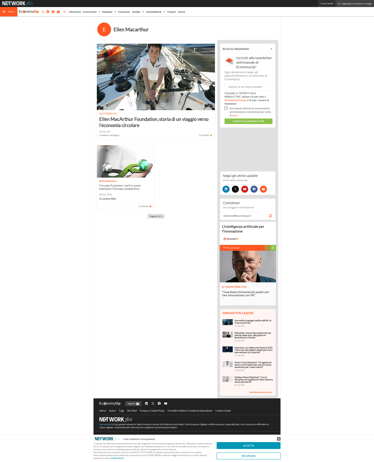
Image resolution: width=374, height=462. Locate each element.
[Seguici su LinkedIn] (226, 189)
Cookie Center (223, 410)
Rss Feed (132, 410)
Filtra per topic (232, 247)
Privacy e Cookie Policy (152, 410)
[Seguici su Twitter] (235, 189)
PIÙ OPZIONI (248, 456)
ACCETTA (248, 446)
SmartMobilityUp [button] (153, 12)
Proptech (171, 12)
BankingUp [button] (107, 12)
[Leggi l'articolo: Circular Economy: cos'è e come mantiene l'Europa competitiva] (125, 177)
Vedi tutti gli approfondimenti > (261, 392)
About (102, 410)
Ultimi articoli (75, 12)
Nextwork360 (105, 424)
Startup (181, 12)
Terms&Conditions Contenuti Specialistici (189, 410)
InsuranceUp (124, 12)
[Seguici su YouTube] (244, 189)
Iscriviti (248, 121)
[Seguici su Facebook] (254, 189)
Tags (121, 410)
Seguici (132, 403)
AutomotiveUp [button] (90, 12)
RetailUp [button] (136, 12)
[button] (9, 11)
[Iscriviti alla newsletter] (263, 189)
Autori (112, 410)
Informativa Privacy (236, 100)
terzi (235, 115)
